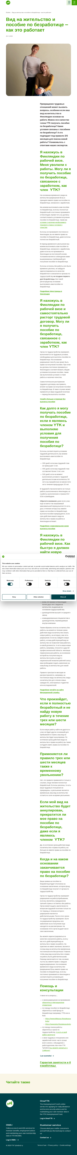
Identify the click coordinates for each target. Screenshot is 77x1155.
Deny (14, 597)
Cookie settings (65, 1145)
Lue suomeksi (46, 1056)
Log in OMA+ (11, 1140)
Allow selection (39, 597)
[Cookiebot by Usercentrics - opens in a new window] (66, 556)
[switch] (29, 584)
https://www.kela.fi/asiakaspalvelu (58, 1024)
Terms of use (41, 1145)
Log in (69, 3)
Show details (67, 591)
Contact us (44, 1137)
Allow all (63, 597)
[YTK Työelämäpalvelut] (8, 3)
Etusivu (8, 12)
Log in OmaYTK (46, 1118)
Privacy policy (53, 1145)
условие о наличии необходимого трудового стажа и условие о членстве (53, 225)
